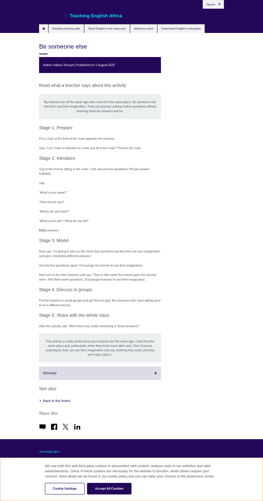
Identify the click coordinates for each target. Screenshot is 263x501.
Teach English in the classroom (107, 28)
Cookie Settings (65, 488)
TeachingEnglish (49, 451)
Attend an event (143, 28)
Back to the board (56, 401)
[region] (131, 479)
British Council (50, 16)
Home (43, 28)
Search (221, 5)
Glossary (58, 375)
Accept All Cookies (109, 488)
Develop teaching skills (66, 28)
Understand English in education (181, 28)
